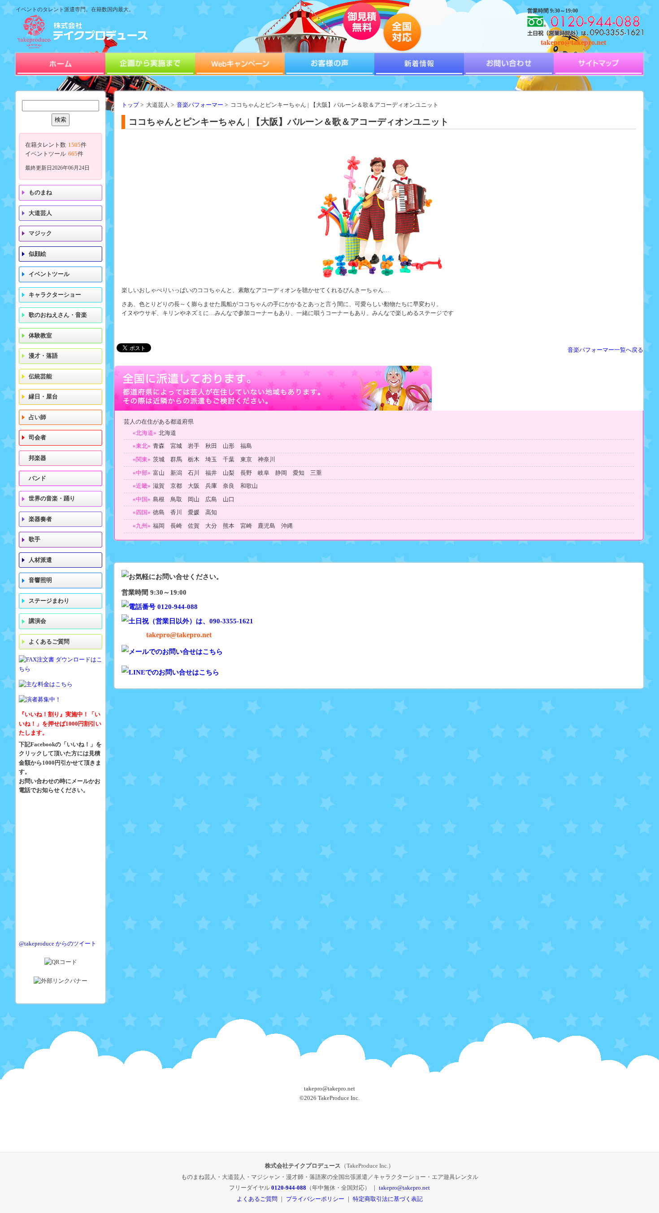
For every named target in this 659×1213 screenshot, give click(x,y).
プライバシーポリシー (315, 1198)
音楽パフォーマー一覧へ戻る (605, 350)
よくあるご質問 (49, 642)
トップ (130, 105)
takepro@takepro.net (573, 42)
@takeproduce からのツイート (57, 944)
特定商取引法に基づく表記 (388, 1198)
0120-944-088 (288, 1187)
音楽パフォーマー (200, 105)
